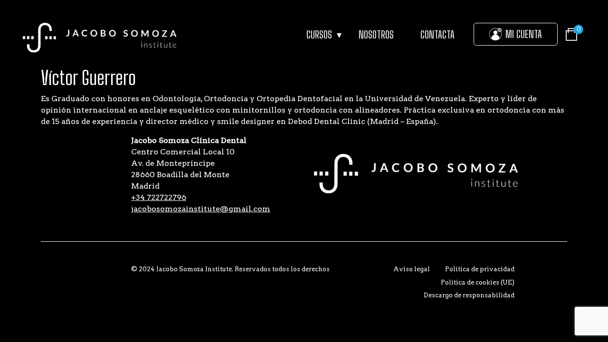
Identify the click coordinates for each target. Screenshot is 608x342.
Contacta (437, 34)
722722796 (158, 197)
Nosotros (376, 34)
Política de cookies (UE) (477, 282)
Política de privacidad (479, 269)
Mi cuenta (523, 34)
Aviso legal (411, 269)
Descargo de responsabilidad (469, 295)
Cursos (319, 34)
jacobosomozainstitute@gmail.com (200, 208)
